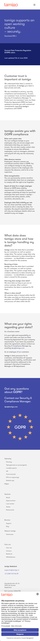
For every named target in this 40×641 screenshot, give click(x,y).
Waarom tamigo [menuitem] (10, 531)
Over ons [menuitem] (7, 544)
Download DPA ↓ (10, 36)
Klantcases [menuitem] (9, 534)
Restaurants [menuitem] (10, 510)
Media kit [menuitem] (9, 554)
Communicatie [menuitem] (11, 474)
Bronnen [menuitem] (7, 520)
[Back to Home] (11, 5)
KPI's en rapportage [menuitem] (12, 477)
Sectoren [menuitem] (7, 494)
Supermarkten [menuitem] (10, 500)
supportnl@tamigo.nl (11, 570)
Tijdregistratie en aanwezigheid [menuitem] (16, 465)
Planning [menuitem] (9, 462)
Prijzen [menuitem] (6, 484)
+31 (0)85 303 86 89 (11, 573)
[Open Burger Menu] (34, 5)
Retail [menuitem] (8, 497)
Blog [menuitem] (7, 526)
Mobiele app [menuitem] (10, 480)
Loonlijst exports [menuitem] (11, 468)
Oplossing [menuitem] (7, 458)
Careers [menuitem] (8, 551)
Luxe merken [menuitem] (10, 504)
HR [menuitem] (7, 471)
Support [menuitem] (8, 523)
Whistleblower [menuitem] (10, 557)
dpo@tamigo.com (17, 348)
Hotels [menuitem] (8, 507)
